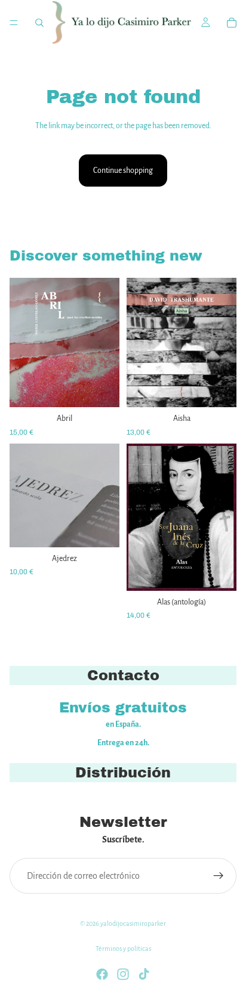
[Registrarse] (218, 875)
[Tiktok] (144, 974)
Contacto (123, 675)
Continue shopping (123, 170)
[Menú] (13, 22)
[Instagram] (123, 974)
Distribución (123, 772)
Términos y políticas (123, 948)
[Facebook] (102, 974)
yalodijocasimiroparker (133, 923)
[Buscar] (39, 23)
